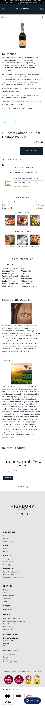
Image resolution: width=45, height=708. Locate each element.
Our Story (6, 559)
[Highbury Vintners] (22, 9)
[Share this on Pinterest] (15, 122)
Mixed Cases (7, 541)
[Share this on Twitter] (4, 122)
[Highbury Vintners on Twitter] (22, 514)
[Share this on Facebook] (10, 122)
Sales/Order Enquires (11, 572)
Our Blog (6, 565)
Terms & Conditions (10, 624)
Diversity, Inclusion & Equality (14, 621)
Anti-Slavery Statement (11, 618)
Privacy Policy (22, 487)
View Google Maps (10, 662)
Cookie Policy (8, 627)
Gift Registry (7, 598)
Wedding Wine (8, 595)
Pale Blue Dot (17, 689)
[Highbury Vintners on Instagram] (17, 514)
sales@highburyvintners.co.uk (14, 577)
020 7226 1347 (8, 575)
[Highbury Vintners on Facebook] (27, 514)
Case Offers (7, 610)
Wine (5, 536)
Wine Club (7, 601)
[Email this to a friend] (21, 122)
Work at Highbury (9, 562)
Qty (5, 149)
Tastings (6, 593)
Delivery (6, 590)
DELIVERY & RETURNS (22, 187)
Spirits (5, 539)
